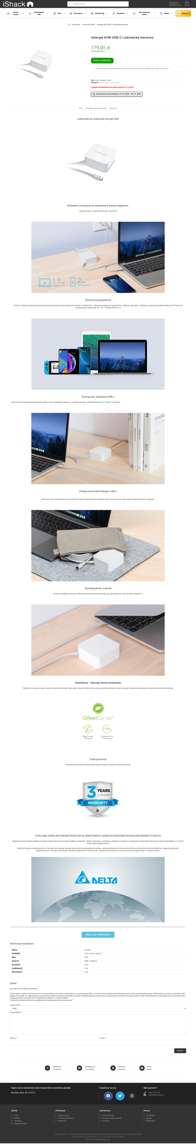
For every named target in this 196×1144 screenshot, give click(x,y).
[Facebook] (108, 1103)
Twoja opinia (16, 1020)
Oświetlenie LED (39, 13)
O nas (16, 1123)
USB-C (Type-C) (90, 968)
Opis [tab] (81, 116)
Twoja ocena (15, 1013)
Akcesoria (78, 13)
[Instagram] (131, 1103)
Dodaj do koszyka (102, 60)
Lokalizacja (18, 1128)
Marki (166, 13)
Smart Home (15, 13)
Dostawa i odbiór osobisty (112, 1126)
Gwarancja (150, 1123)
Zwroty (148, 1126)
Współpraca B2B (20, 1131)
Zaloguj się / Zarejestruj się (175, 4)
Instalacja (106, 1128)
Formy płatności (108, 1123)
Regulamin (62, 1128)
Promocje (185, 13)
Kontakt (17, 1126)
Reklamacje (150, 1128)
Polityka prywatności (66, 1126)
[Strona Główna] (69, 25)
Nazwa (13, 1046)
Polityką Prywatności (68, 1142)
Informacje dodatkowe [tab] (96, 116)
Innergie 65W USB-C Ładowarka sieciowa (112, 25)
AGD (59, 13)
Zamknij (174, 1142)
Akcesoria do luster (144, 13)
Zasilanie (121, 13)
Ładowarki (103, 82)
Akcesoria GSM (114, 82)
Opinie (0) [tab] (113, 116)
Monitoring (99, 13)
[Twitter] (120, 1103)
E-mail (102, 1046)
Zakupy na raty (63, 1123)
